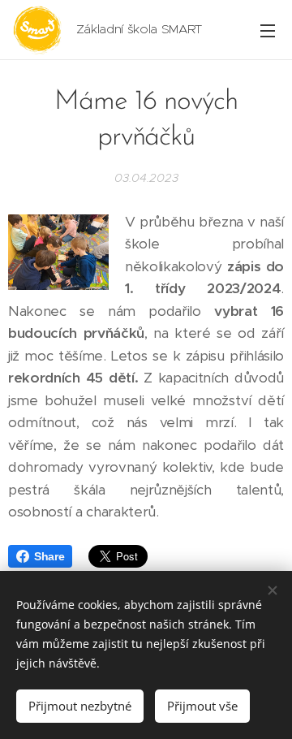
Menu (267, 30)
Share (49, 556)
